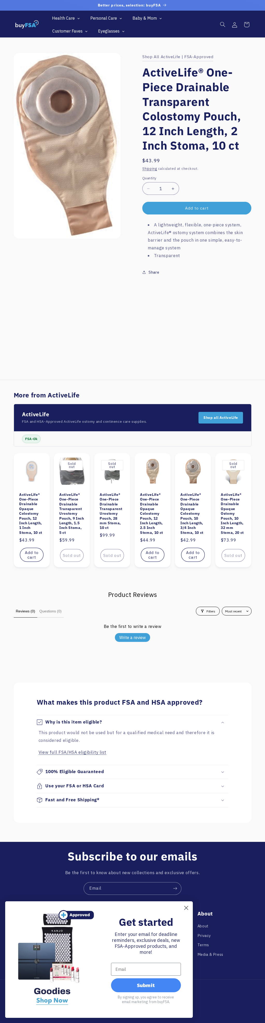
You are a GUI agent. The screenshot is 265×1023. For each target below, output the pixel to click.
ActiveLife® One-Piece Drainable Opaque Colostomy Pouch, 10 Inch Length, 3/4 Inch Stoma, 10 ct (191, 513)
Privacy (204, 935)
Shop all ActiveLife (220, 417)
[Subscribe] (175, 888)
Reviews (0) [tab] (25, 611)
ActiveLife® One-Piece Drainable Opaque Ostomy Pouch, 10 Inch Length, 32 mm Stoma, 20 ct (232, 513)
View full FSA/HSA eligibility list (72, 752)
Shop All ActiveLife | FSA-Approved (177, 56)
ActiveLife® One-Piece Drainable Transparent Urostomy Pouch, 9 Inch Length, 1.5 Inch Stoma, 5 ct (71, 513)
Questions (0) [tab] (50, 611)
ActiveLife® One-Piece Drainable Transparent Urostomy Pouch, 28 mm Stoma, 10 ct (111, 511)
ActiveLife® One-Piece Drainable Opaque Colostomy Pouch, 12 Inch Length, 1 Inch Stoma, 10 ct (30, 513)
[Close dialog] (186, 907)
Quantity (149, 178)
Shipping (149, 168)
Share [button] (154, 272)
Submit (146, 985)
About (203, 926)
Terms (203, 944)
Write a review (132, 637)
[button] (223, 24)
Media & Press (210, 954)
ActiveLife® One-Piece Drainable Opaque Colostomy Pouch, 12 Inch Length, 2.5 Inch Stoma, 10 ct (151, 513)
